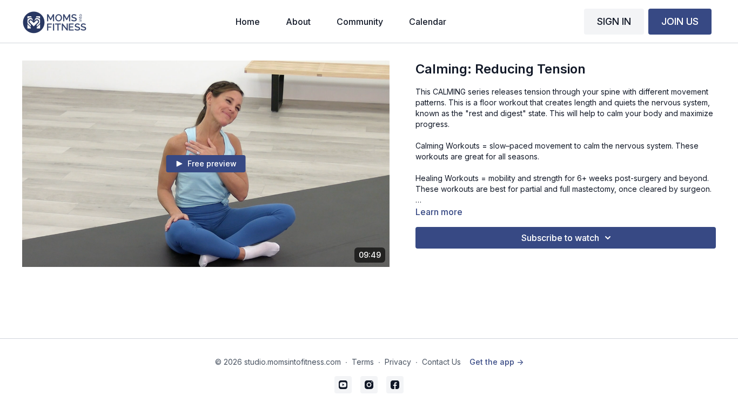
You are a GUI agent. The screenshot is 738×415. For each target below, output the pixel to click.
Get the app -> (496, 361)
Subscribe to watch (560, 237)
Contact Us (441, 361)
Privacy (398, 361)
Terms (363, 361)
